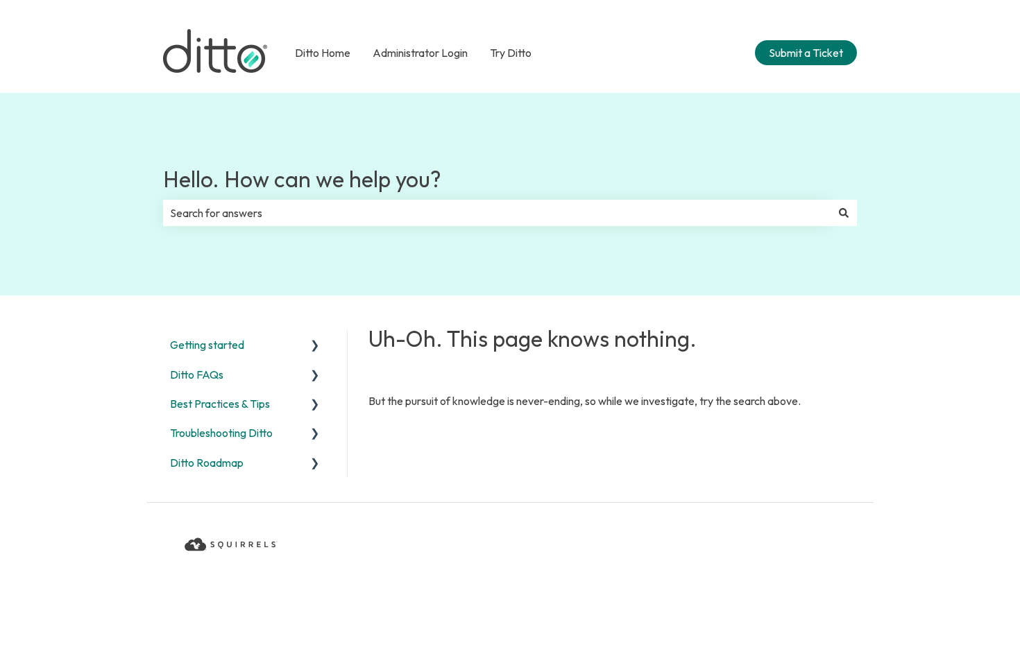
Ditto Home (322, 53)
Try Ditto (511, 53)
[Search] (844, 213)
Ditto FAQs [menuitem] (196, 374)
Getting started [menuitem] (207, 345)
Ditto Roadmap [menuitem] (207, 463)
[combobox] (497, 213)
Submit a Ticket (806, 53)
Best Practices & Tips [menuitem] (220, 404)
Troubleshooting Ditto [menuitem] (221, 433)
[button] (315, 346)
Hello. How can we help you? (302, 179)
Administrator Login (420, 53)
